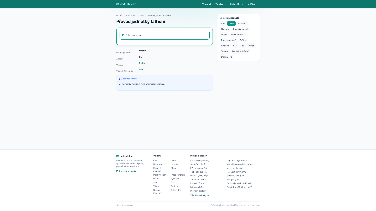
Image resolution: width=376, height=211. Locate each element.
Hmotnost (242, 23)
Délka (141, 15)
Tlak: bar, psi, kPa (199, 172)
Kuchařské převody (199, 160)
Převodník (206, 4)
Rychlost (225, 45)
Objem (224, 34)
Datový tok (226, 57)
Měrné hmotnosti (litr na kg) (240, 164)
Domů (119, 15)
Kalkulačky (235, 4)
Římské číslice (197, 183)
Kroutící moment (240, 29)
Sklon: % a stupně (235, 175)
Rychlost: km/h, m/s (236, 172)
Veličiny (251, 4)
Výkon (251, 45)
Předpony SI (233, 179)
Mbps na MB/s (197, 187)
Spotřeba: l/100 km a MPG (239, 187)
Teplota (224, 51)
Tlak (242, 45)
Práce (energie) (228, 40)
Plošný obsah (237, 34)
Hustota (225, 29)
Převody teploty (198, 191)
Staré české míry (198, 164)
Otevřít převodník (127, 171)
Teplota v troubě (198, 179)
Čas (223, 23)
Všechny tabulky (198, 195)
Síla (235, 45)
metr (141, 69)
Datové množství (240, 51)
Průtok (243, 40)
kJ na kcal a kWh (235, 168)
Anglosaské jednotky (237, 160)
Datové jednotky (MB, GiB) (239, 183)
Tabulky (219, 4)
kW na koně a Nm (198, 168)
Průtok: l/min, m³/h (199, 175)
